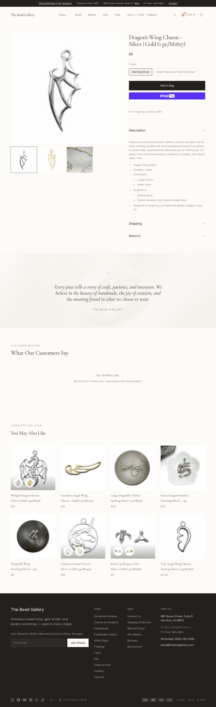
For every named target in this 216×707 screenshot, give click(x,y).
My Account (134, 646)
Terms (190, 699)
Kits (96, 658)
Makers (152, 14)
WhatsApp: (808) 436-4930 (177, 638)
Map (136, 3)
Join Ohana (78, 642)
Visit (105, 14)
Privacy (181, 699)
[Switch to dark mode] (52, 700)
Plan (117, 14)
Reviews (132, 640)
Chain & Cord (102, 664)
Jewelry (99, 671)
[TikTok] (43, 700)
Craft (141, 14)
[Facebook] (18, 700)
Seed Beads (101, 628)
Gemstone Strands (105, 616)
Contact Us (134, 616)
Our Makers (134, 634)
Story (130, 14)
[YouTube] (24, 700)
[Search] (175, 15)
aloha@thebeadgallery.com (177, 645)
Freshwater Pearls (105, 634)
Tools (97, 652)
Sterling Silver (140, 71)
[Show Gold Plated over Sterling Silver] (29, 482)
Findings (99, 646)
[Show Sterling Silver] (18, 482)
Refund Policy (136, 628)
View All (99, 677)
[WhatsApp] (36, 700)
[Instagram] (12, 700)
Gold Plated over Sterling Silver (175, 71)
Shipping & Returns (139, 622)
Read (78, 14)
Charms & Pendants (106, 622)
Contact (173, 3)
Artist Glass (101, 640)
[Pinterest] (30, 700)
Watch (92, 14)
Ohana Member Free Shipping (55, 3)
